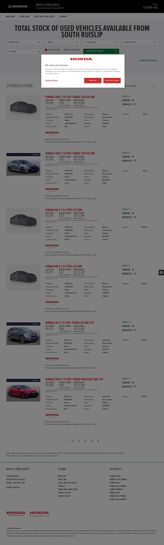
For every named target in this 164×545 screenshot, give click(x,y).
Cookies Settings (51, 80)
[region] (83, 71)
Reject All (92, 80)
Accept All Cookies (112, 80)
